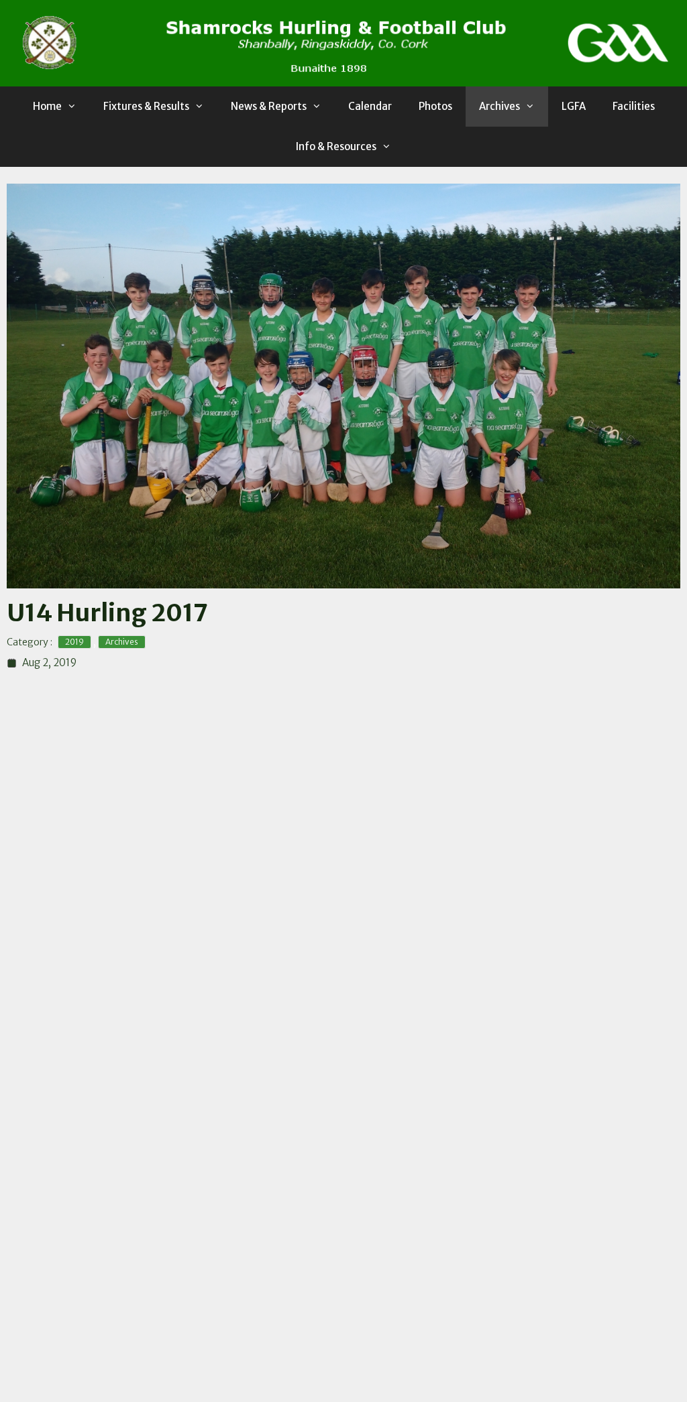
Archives (499, 106)
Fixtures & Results (146, 106)
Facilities (634, 106)
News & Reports (269, 106)
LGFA (574, 106)
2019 (74, 642)
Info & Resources (336, 146)
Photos (435, 106)
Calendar (370, 106)
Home (47, 106)
